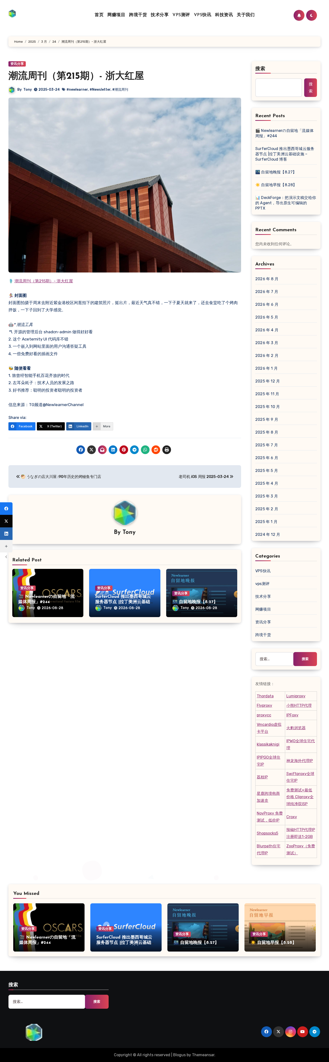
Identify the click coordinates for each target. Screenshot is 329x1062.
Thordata (265, 696)
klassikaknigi (268, 744)
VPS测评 (181, 15)
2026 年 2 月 (266, 355)
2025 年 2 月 (266, 509)
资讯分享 (17, 64)
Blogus (179, 1055)
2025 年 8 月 (266, 432)
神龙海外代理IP (299, 760)
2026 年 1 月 (266, 368)
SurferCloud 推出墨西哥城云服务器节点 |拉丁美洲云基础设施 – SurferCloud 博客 (123, 602)
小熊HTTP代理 (299, 705)
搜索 (260, 69)
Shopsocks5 (267, 833)
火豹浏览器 (296, 728)
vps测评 (262, 583)
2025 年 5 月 (266, 470)
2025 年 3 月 (266, 496)
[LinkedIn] (6, 533)
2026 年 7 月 (266, 291)
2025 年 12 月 (267, 381)
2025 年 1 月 (266, 521)
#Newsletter (100, 90)
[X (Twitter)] (6, 521)
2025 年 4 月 (266, 483)
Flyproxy (264, 705)
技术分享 (160, 15)
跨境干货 (138, 15)
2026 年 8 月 (266, 279)
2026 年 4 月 (266, 330)
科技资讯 (224, 15)
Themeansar (203, 1055)
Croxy (291, 817)
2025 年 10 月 (267, 406)
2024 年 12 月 (267, 534)
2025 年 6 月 (266, 458)
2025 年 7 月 (266, 445)
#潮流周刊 (120, 90)
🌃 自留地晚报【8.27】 (195, 602)
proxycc (264, 715)
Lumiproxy (295, 696)
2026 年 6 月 (266, 304)
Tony (27, 90)
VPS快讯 (202, 15)
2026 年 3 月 (266, 342)
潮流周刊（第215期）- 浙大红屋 (43, 281)
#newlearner (77, 90)
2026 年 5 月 (266, 317)
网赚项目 (116, 15)
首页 (99, 15)
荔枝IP (262, 777)
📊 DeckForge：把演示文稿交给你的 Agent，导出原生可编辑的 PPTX (285, 203)
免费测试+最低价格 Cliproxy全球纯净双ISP (300, 797)
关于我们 (246, 15)
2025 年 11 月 (267, 394)
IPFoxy (292, 715)
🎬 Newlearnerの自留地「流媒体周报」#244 (284, 133)
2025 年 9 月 (266, 419)
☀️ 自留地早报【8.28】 (276, 185)
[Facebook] (6, 508)
